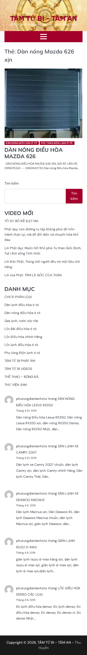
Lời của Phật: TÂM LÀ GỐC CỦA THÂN (33, 275)
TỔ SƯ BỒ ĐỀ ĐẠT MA (21, 221)
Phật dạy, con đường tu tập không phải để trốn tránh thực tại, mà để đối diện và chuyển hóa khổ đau (41, 234)
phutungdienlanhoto (31, 399)
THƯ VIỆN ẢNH (15, 385)
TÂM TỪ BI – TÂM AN (43, 18)
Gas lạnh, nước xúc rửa (21, 321)
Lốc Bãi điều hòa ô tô (20, 329)
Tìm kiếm (11, 183)
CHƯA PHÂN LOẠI (18, 297)
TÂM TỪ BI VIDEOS (18, 369)
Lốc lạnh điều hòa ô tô (21, 345)
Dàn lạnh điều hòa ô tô (21, 305)
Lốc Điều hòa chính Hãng (23, 337)
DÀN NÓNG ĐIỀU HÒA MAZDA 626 (33, 153)
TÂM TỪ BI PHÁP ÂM (19, 361)
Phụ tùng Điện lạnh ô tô (57, 143)
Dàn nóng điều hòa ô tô (21, 143)
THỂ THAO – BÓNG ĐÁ (21, 377)
